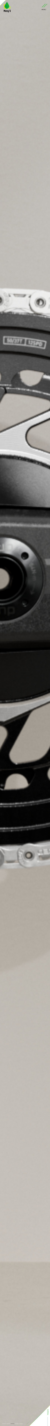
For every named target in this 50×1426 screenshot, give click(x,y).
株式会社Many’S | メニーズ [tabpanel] (25, 713)
